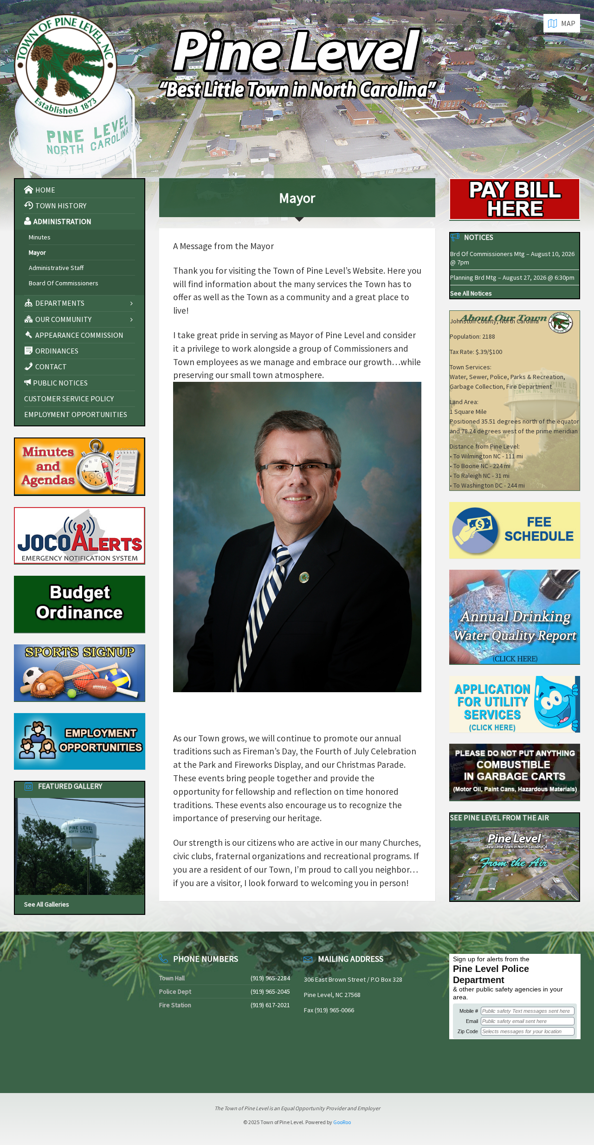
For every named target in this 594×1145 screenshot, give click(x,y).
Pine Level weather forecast (62, 1066)
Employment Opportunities (75, 414)
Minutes (40, 237)
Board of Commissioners (63, 283)
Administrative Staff (56, 268)
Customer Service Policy (69, 398)
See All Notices (471, 293)
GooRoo (342, 1122)
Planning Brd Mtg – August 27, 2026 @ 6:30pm (512, 277)
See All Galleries (46, 904)
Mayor (37, 252)
